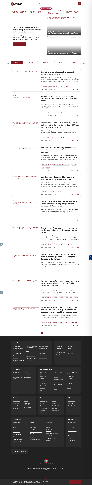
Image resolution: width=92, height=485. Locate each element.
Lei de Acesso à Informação (27, 404)
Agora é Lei (46, 62)
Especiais (69, 388)
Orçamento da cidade (72, 385)
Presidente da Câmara (73, 351)
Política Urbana (73, 113)
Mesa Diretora (59, 354)
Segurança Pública (63, 218)
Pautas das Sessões (44, 385)
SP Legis (42, 381)
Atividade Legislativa (46, 369)
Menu (75, 3)
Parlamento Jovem (43, 348)
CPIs (41, 390)
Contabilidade (33, 442)
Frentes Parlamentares (59, 382)
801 (62, 333)
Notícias (35, 3)
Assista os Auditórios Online (17, 378)
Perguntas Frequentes (19, 451)
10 (51, 333)
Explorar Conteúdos (46, 8)
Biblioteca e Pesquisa (43, 346)
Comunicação (44, 397)
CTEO (14, 355)
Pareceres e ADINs (58, 384)
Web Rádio (26, 374)
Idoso (54, 191)
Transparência (67, 3)
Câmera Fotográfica (72, 405)
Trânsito (71, 137)
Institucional (16, 343)
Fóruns (55, 389)
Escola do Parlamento (43, 351)
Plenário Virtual (27, 377)
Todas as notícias (31, 62)
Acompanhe (16, 369)
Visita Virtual (49, 435)
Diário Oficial (28, 360)
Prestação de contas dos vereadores (51, 430)
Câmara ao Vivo (16, 429)
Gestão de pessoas (17, 436)
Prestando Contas (33, 429)
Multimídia (54, 401)
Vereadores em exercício (59, 349)
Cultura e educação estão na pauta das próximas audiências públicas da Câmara (27, 29)
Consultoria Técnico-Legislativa (30, 350)
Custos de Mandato (17, 441)
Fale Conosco (72, 419)
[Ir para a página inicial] (16, 4)
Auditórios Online (76, 12)
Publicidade (54, 408)
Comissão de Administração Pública (61, 164)
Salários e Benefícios (17, 439)
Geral (61, 86)
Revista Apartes (43, 405)
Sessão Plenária (43, 383)
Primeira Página (16, 346)
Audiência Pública (46, 113)
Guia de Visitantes (43, 358)
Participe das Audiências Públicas (59, 12)
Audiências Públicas (58, 372)
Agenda (42, 378)
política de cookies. (35, 482)
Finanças (50, 244)
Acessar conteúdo (19, 44)
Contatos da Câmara (72, 431)
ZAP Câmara (15, 408)
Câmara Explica (39, 12)
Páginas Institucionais (30, 356)
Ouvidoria (26, 401)
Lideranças (70, 348)
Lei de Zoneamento (60, 62)
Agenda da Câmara (17, 374)
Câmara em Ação (55, 410)
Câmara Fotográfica (56, 405)
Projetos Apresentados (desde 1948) (45, 375)
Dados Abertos (33, 427)
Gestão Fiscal (49, 422)
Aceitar (75, 482)
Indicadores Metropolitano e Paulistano (36, 433)
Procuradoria (15, 358)
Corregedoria (71, 346)
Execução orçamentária (35, 439)
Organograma (42, 353)
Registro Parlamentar (58, 386)
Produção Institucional (31, 358)
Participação (59, 3)
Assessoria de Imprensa (43, 411)
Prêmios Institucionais (31, 353)
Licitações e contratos (18, 434)
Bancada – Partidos (60, 352)
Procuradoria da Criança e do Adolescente (31, 347)
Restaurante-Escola (43, 355)
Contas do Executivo (58, 379)
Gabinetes (70, 353)
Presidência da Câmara (18, 348)
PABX (69, 433)
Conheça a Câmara (17, 353)
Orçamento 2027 (68, 244)
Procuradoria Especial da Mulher (18, 361)
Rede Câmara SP (44, 408)
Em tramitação (27, 407)
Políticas (48, 425)
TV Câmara (26, 372)
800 (58, 333)
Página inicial (28, 3)
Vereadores (41, 3)
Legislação (56, 377)
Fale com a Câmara (72, 422)
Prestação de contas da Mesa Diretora (36, 436)
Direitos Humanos (52, 271)
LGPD (69, 435)
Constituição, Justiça (53, 86)
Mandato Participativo (18, 405)
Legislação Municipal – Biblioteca (72, 373)
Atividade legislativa (50, 3)
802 (66, 333)
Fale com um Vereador (23, 12)
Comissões (17, 62)
